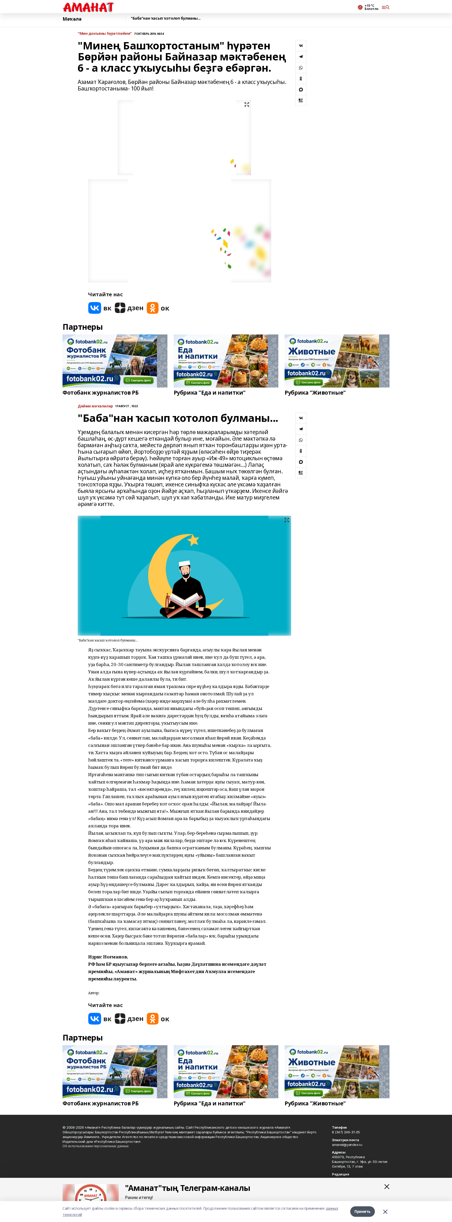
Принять (362, 1211)
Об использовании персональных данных (96, 1146)
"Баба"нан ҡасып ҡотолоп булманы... (166, 18)
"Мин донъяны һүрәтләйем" (105, 33)
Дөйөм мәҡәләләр (95, 406)
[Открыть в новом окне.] (100, 308)
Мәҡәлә (72, 19)
